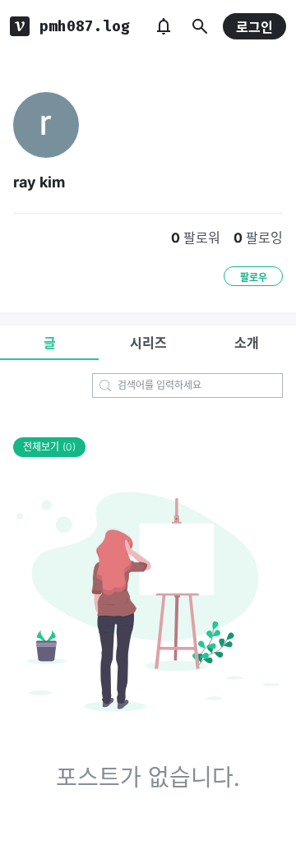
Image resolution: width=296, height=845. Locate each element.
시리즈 (148, 343)
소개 (246, 343)
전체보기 (49, 447)
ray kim (39, 182)
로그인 (254, 27)
